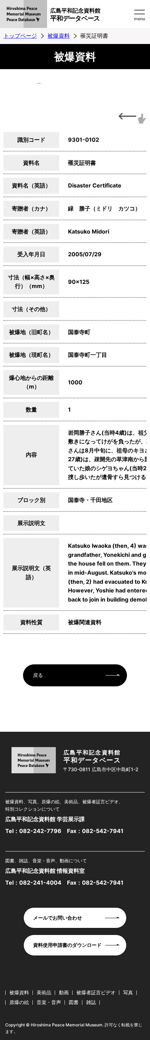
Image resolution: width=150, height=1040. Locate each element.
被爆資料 (58, 35)
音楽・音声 (49, 1002)
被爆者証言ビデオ (95, 992)
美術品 (44, 992)
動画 (64, 992)
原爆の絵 (19, 1002)
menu (139, 18)
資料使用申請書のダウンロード (67, 945)
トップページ (20, 35)
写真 (128, 992)
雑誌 (91, 1002)
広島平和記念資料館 (75, 14)
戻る (38, 675)
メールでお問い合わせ (57, 918)
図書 (73, 1002)
